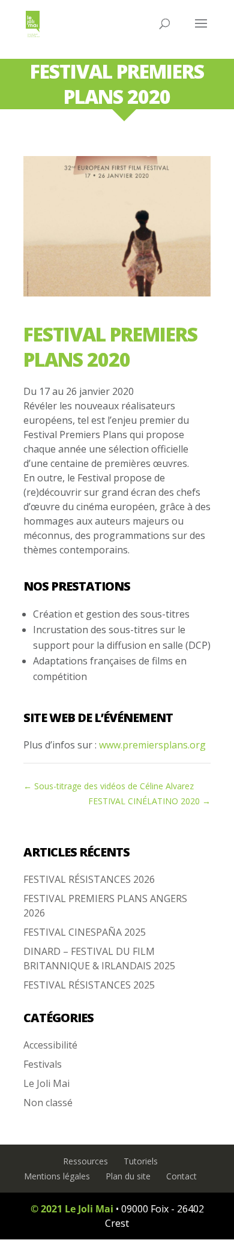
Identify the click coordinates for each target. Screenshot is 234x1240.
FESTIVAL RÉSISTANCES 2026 (89, 879)
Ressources (85, 1161)
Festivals (42, 1064)
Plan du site (128, 1176)
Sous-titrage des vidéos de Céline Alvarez (108, 786)
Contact (181, 1176)
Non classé (48, 1102)
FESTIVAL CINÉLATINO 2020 (149, 801)
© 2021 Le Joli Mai (72, 1208)
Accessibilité (50, 1045)
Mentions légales (57, 1176)
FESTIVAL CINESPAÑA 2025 (84, 932)
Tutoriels (141, 1161)
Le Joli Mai (46, 1083)
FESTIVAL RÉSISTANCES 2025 (89, 985)
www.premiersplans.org (152, 744)
